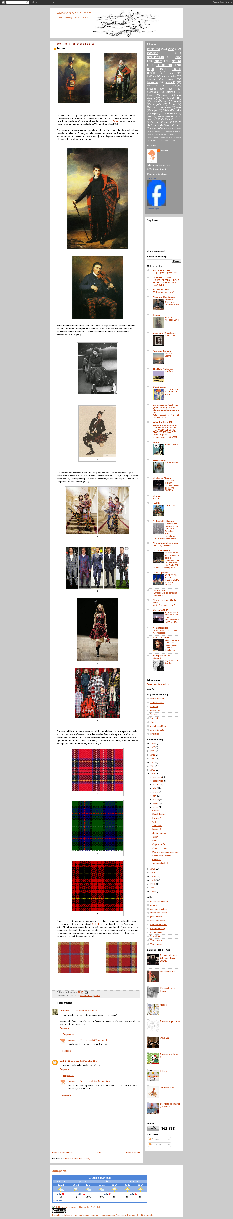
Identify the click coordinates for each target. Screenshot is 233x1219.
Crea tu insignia (153, 209)
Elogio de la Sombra (161, 856)
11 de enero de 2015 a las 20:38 (85, 1011)
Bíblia (167, 119)
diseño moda (86, 995)
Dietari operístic (160, 572)
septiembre (158, 781)
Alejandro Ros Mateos (164, 297)
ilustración (152, 82)
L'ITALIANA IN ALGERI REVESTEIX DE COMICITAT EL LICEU (172, 580)
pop (174, 85)
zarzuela (153, 140)
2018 (152, 762)
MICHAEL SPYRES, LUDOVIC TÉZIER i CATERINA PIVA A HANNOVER (166, 282)
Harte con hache (161, 638)
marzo (156, 800)
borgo (156, 442)
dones (169, 134)
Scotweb (95, 924)
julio (155, 788)
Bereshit (157, 315)
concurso (153, 49)
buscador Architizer (158, 909)
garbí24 (156, 503)
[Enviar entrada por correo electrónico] (86, 992)
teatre (178, 107)
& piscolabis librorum (163, 521)
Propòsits (156, 860)
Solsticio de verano (170, 354)
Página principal (157, 699)
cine (171, 49)
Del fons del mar (167, 972)
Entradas (155, 1139)
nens (149, 85)
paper (179, 128)
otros (165, 101)
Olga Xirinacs (159, 387)
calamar (151, 79)
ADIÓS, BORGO (172, 444)
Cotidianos (157, 825)
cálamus (153, 722)
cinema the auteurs (158, 913)
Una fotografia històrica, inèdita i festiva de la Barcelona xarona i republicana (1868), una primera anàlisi (166, 531)
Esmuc (172, 104)
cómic (163, 137)
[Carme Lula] (156, 206)
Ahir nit (155, 810)
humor (150, 95)
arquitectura (155, 57)
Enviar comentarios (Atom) (77, 1159)
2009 (152, 888)
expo (150, 69)
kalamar (71, 1040)
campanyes (159, 134)
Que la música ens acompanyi (166, 852)
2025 (152, 744)
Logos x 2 (156, 829)
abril (155, 796)
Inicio (98, 1153)
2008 (152, 892)
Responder (65, 1028)
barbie (170, 128)
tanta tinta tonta (157, 730)
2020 (152, 759)
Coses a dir (170, 506)
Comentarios (157, 1144)
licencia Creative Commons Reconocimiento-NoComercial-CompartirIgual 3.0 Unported (114, 1215)
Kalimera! (156, 818)
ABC (158, 119)
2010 (152, 884)
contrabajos (165, 107)
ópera (158, 61)
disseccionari (159, 460)
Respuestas (68, 1034)
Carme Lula (151, 178)
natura (162, 85)
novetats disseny (157, 928)
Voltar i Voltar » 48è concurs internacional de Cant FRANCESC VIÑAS (165, 425)
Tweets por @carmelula (158, 684)
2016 (152, 770)
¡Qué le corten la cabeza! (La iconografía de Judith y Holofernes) (172, 645)
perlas (156, 122)
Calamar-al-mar (157, 702)
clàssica (152, 53)
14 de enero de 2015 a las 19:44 (95, 1040)
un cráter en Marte (158, 726)
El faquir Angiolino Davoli (172, 318)
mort (176, 131)
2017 (152, 766)
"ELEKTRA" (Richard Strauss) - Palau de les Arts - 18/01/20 (172, 485)
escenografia (169, 76)
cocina (178, 110)
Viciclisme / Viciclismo (164, 333)
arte (178, 57)
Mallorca (151, 107)
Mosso (156, 498)
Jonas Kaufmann (157, 921)
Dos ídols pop (171, 371)
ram (170, 88)
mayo (156, 792)
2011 (152, 880)
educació (170, 82)
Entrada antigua (133, 1153)
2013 (152, 873)
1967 (161, 140)
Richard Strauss (157, 936)
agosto (156, 785)
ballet (149, 116)
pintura (96, 995)
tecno (149, 134)
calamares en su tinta (74, 13)
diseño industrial (165, 116)
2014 (152, 869)
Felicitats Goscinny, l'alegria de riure (172, 302)
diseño (178, 125)
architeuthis (155, 710)
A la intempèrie (160, 628)
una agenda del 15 (160, 863)
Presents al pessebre (170, 1021)
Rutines (155, 841)
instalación (168, 131)
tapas (170, 79)
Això (154, 822)
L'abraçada (170, 335)
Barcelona (166, 98)
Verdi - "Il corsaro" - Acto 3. (164, 605)
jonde (175, 140)
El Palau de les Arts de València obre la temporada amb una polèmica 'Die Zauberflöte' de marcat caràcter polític (166, 560)
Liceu (166, 113)
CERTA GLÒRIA (160, 610)
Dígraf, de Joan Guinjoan (171, 661)
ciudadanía (164, 65)
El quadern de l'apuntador (165, 543)
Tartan (115, 121)
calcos (155, 137)
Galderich (64, 1011)
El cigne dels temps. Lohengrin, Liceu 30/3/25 (169, 958)
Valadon (157, 131)
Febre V (163, 1071)
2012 (152, 876)
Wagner (167, 125)
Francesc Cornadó (162, 351)
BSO (175, 122)
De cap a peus (171, 462)
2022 (152, 751)
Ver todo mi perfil (158, 169)
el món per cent (159, 833)
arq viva (153, 905)
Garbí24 (63, 1061)
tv (150, 131)
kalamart (170, 91)
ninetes (163, 1005)
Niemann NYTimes (158, 924)
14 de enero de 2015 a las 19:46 (95, 1081)
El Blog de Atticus (162, 478)
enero (156, 807)
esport (155, 113)
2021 (152, 755)
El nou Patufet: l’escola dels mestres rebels (165, 631)
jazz (176, 134)
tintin (166, 122)
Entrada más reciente (62, 1153)
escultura (154, 128)
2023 (152, 747)
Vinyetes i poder (159, 848)
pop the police (156, 932)
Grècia (166, 110)
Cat (163, 128)
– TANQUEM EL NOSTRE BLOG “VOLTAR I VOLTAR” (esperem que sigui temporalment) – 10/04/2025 (165, 433)
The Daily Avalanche (163, 369)
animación (152, 91)
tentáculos (154, 734)
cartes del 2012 (167, 1087)
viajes (154, 110)
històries (151, 76)
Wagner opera (156, 940)
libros (171, 73)
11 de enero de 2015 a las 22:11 (82, 1061)
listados (165, 95)
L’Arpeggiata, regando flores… (166, 273)
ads (175, 113)
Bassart (153, 714)
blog (179, 98)
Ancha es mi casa (161, 270)
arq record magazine (159, 901)
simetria (177, 101)
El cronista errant (161, 550)
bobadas (151, 88)
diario (154, 101)
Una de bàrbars (159, 814)
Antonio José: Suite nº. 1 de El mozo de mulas (166, 416)
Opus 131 (164, 1038)
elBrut (168, 140)
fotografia (157, 104)
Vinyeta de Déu (159, 844)
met (148, 137)
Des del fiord (159, 590)
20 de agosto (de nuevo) (163, 292)
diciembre (157, 777)
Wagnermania (156, 944)
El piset (156, 496)
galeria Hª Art (156, 917)
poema (178, 137)
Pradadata (154, 718)
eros (171, 137)
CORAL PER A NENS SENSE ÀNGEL (171, 392)
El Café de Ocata (161, 290)
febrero (156, 803)
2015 (152, 774)
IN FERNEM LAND (162, 278)
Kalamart (154, 706)
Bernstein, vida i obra (162, 546)
